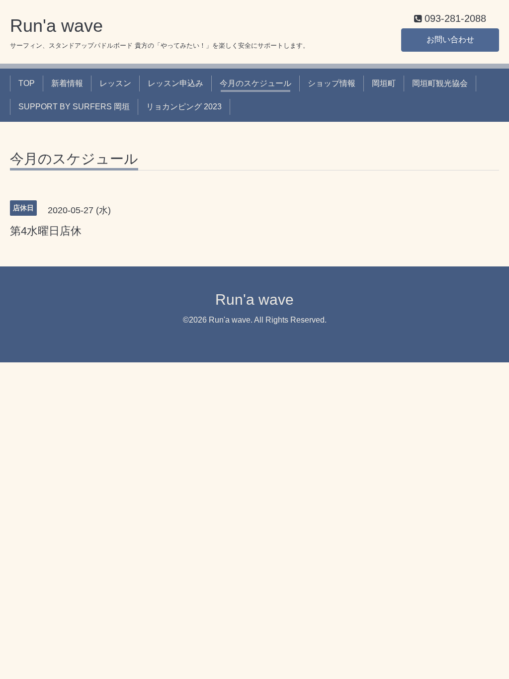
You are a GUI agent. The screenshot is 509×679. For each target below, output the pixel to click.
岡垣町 (384, 83)
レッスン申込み (175, 83)
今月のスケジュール (255, 83)
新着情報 (67, 83)
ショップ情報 (331, 83)
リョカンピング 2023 (184, 106)
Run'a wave (56, 25)
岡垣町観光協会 (440, 83)
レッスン (115, 83)
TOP (26, 83)
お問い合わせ (450, 39)
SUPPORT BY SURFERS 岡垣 (74, 106)
